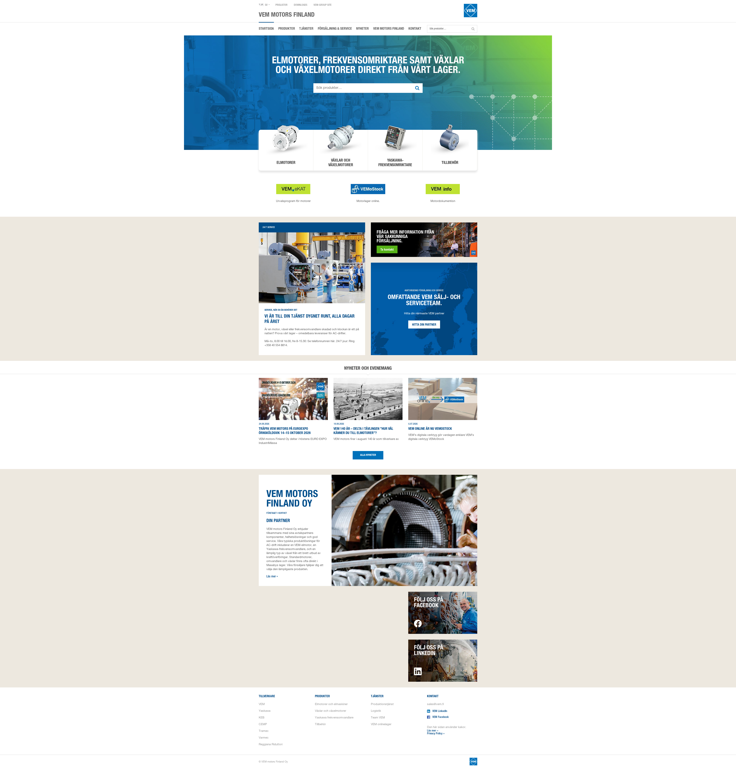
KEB (261, 717)
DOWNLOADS (300, 5)
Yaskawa (264, 711)
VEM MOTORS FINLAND (388, 29)
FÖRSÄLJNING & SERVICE (335, 29)
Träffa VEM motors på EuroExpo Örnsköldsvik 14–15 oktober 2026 (285, 431)
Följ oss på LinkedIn (428, 651)
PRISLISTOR (281, 5)
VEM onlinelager (381, 724)
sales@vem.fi (435, 704)
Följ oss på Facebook (428, 603)
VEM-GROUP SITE (323, 5)
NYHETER (362, 29)
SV (266, 5)
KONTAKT (414, 29)
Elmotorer (286, 163)
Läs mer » (272, 576)
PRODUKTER (286, 29)
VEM (262, 704)
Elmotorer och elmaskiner (331, 704)
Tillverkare (267, 696)
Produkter (322, 696)
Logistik (376, 711)
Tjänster (377, 696)
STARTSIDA (266, 29)
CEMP (263, 724)
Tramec (264, 731)
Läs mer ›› (432, 730)
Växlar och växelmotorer (330, 711)
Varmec (264, 737)
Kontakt (433, 696)
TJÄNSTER (306, 29)
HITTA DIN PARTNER (424, 325)
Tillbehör (450, 163)
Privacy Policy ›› (436, 733)
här (333, 341)
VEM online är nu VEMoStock (430, 429)
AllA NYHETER (368, 455)
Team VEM (378, 717)
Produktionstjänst (382, 704)
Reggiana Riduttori (271, 744)
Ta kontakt (387, 250)
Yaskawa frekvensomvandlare (334, 717)
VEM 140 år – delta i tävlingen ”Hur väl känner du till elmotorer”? (363, 431)
